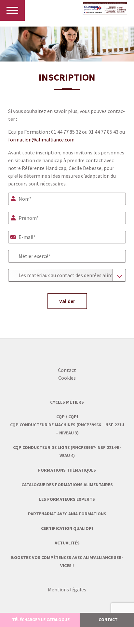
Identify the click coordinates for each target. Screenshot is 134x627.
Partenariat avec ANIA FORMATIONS (67, 514)
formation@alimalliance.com (41, 139)
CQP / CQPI (67, 417)
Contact (67, 370)
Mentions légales (67, 589)
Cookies (67, 378)
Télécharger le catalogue (41, 619)
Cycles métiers (67, 402)
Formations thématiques (67, 470)
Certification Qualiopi (67, 528)
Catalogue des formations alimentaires (67, 484)
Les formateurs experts (67, 499)
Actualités (67, 543)
